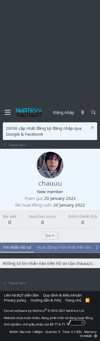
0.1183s (76, 332)
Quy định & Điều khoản (62, 295)
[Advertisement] (50, 53)
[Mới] (82, 112)
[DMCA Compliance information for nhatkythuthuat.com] (76, 324)
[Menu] (7, 113)
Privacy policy (15, 300)
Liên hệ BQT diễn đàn (21, 295)
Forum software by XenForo (44, 310)
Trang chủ (73, 300)
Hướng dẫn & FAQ (46, 300)
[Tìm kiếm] (93, 112)
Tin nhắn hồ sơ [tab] (17, 247)
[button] (95, 336)
